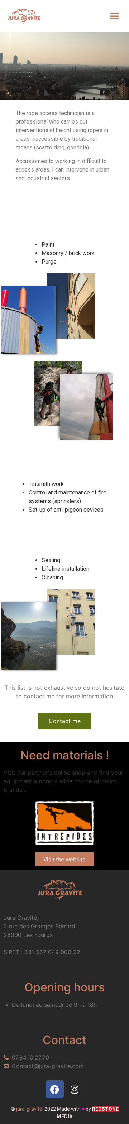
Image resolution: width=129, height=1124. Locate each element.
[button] (114, 15)
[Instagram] (74, 1089)
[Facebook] (55, 1089)
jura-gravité (29, 1109)
